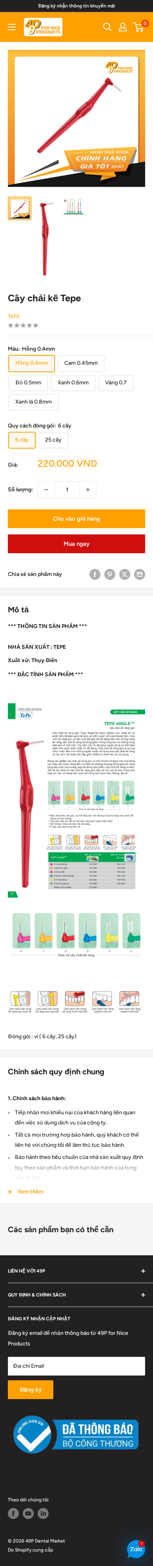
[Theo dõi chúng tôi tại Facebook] (13, 1513)
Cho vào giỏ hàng (76, 518)
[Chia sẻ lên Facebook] (94, 574)
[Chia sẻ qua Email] (139, 574)
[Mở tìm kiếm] (107, 27)
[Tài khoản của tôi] (123, 27)
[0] (139, 27)
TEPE (14, 316)
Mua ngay (76, 543)
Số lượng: (20, 489)
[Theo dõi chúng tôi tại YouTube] (28, 1513)
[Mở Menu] (12, 27)
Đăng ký (31, 1389)
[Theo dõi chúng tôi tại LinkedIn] (43, 1513)
